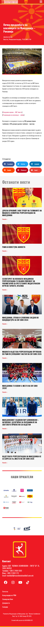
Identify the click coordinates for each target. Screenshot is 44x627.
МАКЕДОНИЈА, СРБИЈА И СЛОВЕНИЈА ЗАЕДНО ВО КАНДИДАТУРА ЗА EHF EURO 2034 (20, 318)
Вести (5, 39)
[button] (8, 164)
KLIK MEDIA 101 (29, 620)
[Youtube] (20, 582)
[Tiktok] (27, 582)
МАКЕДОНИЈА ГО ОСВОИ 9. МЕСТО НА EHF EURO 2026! (19, 387)
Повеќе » (4, 219)
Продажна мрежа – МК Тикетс (12, 112)
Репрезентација (15, 39)
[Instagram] (13, 582)
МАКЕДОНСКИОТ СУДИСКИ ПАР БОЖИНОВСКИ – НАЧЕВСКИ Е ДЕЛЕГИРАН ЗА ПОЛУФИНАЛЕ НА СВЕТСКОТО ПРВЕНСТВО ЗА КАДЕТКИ (20, 422)
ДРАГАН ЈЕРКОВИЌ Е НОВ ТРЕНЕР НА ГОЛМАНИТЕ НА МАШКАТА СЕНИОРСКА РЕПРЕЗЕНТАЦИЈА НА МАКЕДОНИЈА (22, 213)
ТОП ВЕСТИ (26, 39)
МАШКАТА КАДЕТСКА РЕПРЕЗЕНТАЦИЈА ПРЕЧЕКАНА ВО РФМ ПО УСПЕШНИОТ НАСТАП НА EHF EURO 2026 (22, 352)
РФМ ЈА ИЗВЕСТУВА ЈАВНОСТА (13, 247)
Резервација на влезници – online (13, 115)
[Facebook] (5, 582)
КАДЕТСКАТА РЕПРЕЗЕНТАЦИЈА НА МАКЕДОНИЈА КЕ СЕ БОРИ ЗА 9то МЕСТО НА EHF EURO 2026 (21, 457)
